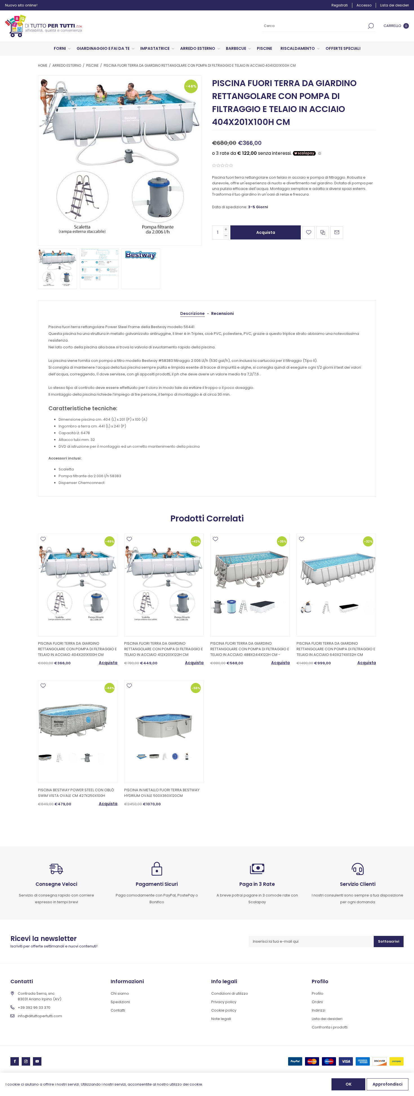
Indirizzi (318, 1010)
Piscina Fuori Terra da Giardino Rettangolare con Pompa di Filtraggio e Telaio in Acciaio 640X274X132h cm (336, 649)
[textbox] (314, 26)
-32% (368, 541)
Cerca (371, 26)
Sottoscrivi (388, 941)
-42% (195, 541)
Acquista (265, 232)
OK (348, 1084)
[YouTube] (37, 1061)
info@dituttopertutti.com (40, 1016)
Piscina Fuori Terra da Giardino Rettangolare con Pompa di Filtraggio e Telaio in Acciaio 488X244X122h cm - (249, 649)
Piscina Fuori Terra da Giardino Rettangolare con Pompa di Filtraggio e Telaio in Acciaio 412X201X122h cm (163, 649)
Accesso (364, 5)
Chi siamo (120, 993)
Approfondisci (387, 1084)
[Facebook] (14, 1061)
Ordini (317, 1002)
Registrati (339, 5)
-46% (191, 86)
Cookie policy (223, 1010)
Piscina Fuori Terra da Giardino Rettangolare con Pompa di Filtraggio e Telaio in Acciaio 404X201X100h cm (77, 649)
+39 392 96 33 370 (34, 1007)
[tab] (192, 314)
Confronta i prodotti (330, 1027)
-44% (109, 688)
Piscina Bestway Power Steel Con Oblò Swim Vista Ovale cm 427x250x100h (76, 792)
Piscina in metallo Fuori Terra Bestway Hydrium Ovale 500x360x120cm (161, 792)
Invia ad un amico (336, 232)
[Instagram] (26, 1061)
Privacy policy (223, 1002)
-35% (282, 541)
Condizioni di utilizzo (229, 993)
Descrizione (192, 313)
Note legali (221, 1018)
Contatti (118, 1010)
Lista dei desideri (327, 1018)
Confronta (322, 232)
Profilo (317, 993)
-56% (196, 688)
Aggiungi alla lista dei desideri (308, 232)
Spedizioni (120, 1002)
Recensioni (222, 313)
